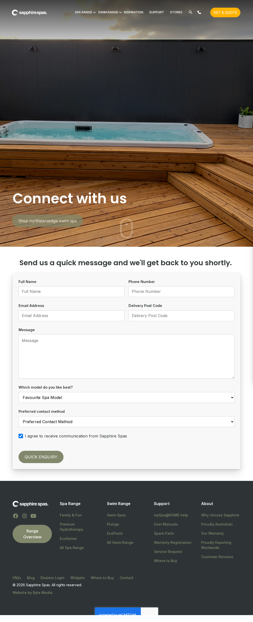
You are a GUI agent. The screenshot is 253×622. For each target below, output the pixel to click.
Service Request (168, 551)
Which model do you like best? (46, 387)
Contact (126, 578)
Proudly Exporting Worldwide (216, 545)
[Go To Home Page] (30, 504)
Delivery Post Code (145, 305)
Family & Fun (71, 515)
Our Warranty (212, 533)
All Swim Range (120, 542)
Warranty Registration (172, 542)
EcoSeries (68, 538)
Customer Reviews (217, 557)
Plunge (113, 524)
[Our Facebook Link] (16, 516)
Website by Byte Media (32, 592)
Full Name (27, 282)
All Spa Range (72, 548)
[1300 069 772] (199, 12)
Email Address (31, 305)
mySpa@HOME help (171, 515)
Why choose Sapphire (220, 515)
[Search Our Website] (190, 12)
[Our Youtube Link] (33, 516)
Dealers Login (52, 578)
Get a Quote (225, 12)
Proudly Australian (217, 524)
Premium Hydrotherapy (71, 526)
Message (27, 330)
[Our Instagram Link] (24, 516)
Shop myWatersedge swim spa (48, 220)
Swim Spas (116, 515)
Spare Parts (164, 533)
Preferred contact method (42, 411)
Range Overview (32, 533)
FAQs (17, 578)
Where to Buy (165, 561)
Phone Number (141, 282)
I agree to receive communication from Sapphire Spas (76, 436)
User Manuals (166, 524)
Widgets (77, 578)
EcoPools (115, 533)
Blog (31, 578)
